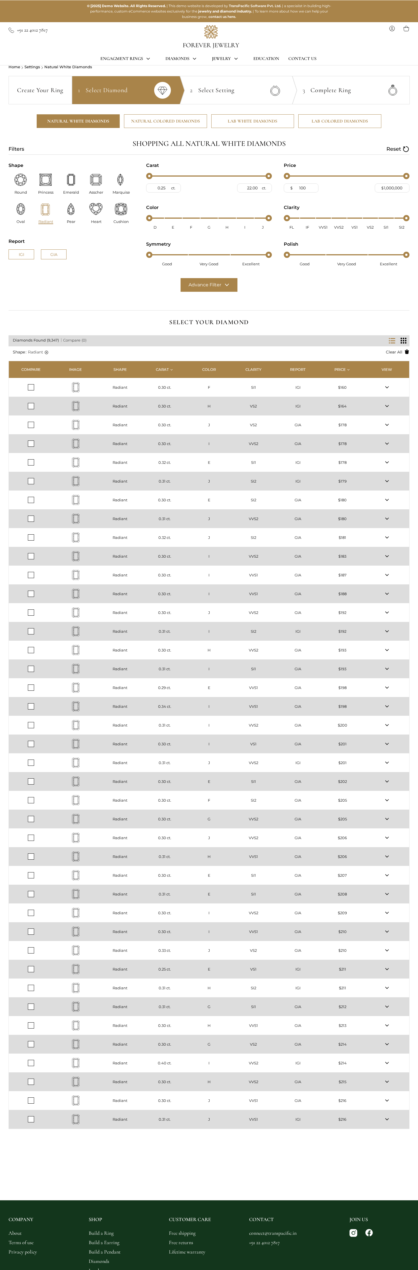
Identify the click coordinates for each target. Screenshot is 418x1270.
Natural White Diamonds (68, 67)
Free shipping (182, 1233)
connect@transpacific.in (273, 1233)
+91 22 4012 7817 (32, 30)
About (15, 1233)
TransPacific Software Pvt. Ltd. (255, 6)
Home (14, 67)
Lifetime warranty (187, 1252)
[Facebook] (369, 1233)
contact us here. (222, 17)
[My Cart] (406, 28)
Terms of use (21, 1242)
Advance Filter (205, 284)
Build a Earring (104, 1242)
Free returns (181, 1242)
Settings (32, 67)
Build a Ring (101, 1233)
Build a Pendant (105, 1252)
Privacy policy (23, 1252)
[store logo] (211, 37)
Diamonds (99, 1261)
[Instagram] (353, 1233)
